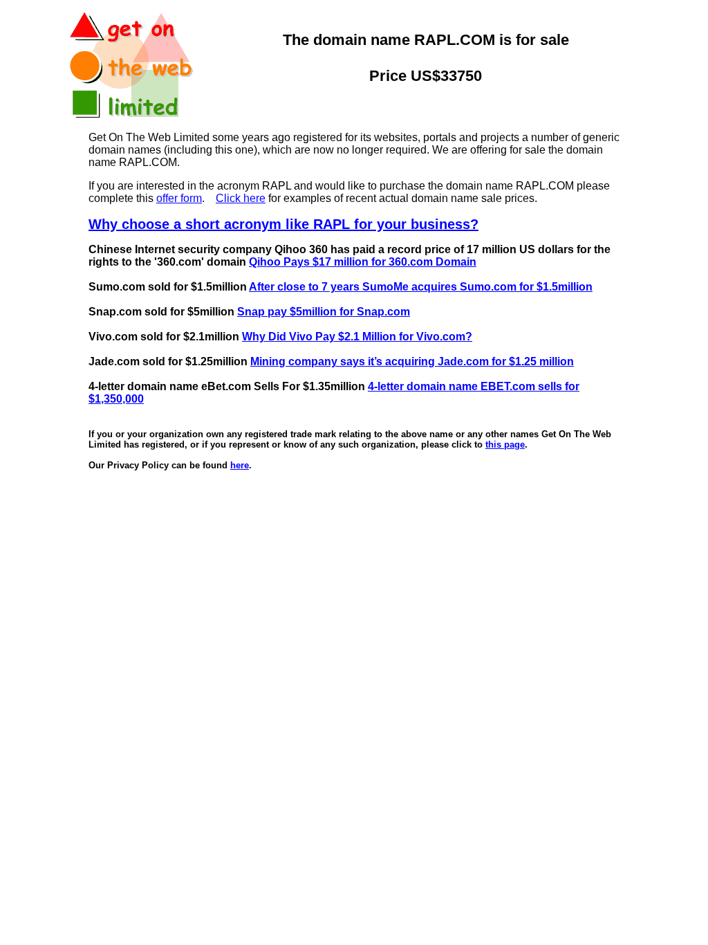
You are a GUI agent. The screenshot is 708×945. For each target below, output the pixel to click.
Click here (241, 198)
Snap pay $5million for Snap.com (323, 312)
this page (505, 444)
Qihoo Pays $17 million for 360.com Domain (362, 262)
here (239, 465)
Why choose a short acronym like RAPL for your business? (283, 224)
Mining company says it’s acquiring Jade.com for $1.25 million (412, 361)
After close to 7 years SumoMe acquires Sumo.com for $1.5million (421, 287)
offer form (179, 198)
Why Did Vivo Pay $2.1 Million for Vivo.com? (357, 336)
